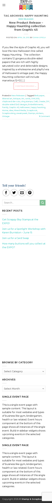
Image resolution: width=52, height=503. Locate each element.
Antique (17, 98)
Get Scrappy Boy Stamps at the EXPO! (20, 221)
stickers (39, 113)
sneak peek (21, 113)
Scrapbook (32, 110)
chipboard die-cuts (11, 101)
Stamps (31, 113)
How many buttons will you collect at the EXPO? (23, 245)
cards (27, 98)
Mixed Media (20, 110)
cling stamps (27, 101)
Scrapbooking (8, 113)
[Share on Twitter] (14, 192)
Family (5, 107)
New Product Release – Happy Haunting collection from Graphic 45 (25, 26)
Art (22, 98)
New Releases (26, 19)
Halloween (25, 107)
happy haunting (38, 107)
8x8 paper (39, 95)
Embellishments (35, 104)
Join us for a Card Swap (15, 238)
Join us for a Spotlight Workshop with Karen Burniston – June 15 (23, 231)
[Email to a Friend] (22, 192)
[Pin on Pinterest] (30, 192)
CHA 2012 (35, 98)
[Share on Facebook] (6, 192)
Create (42, 101)
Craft (36, 101)
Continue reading (26, 86)
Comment (44, 116)
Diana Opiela (39, 37)
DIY (47, 101)
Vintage (6, 116)
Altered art (7, 98)
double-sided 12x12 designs (14, 104)
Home (5, 110)
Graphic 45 (14, 107)
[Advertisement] (26, 150)
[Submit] (42, 202)
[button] (4, 5)
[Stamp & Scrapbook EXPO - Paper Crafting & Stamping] (26, 5)
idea (11, 110)
